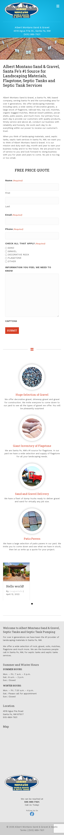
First (7, 193)
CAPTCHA (11, 321)
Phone (14, 229)
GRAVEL (12, 251)
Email (13, 214)
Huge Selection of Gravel (32, 394)
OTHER (12, 261)
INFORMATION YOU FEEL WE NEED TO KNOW (28, 269)
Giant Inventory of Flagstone (32, 446)
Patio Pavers (32, 538)
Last (7, 206)
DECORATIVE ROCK (18, 254)
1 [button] (32, 604)
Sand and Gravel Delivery (32, 494)
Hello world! (15, 586)
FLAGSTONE (14, 258)
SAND (11, 248)
